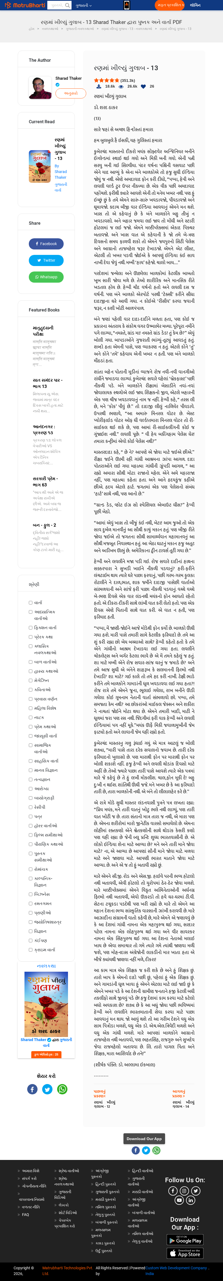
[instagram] (184, 1191)
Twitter (48, 260)
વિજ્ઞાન (40, 931)
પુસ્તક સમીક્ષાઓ (43, 857)
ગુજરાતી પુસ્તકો (107, 1192)
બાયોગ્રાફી (44, 798)
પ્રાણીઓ (42, 912)
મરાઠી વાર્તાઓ (142, 1192)
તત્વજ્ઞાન (42, 779)
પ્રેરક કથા (43, 637)
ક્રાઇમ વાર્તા (44, 949)
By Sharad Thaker (61, 172)
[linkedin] (190, 1200)
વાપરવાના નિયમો (32, 1199)
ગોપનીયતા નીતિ (34, 1186)
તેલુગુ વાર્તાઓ (142, 1241)
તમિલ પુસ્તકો (105, 1207)
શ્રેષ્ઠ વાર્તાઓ (69, 1171)
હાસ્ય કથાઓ (46, 671)
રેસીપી (39, 807)
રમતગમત (43, 903)
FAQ (25, 1214)
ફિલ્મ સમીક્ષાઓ (48, 835)
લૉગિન (195, 5)
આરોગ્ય (41, 788)
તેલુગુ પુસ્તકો (105, 1214)
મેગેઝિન (41, 680)
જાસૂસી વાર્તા (45, 736)
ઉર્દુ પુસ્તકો (103, 1251)
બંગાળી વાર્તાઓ (143, 1213)
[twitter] (195, 1191)
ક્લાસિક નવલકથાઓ (45, 649)
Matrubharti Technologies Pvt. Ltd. (67, 1271)
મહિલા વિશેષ (45, 708)
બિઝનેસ (42, 894)
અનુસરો (71, 93)
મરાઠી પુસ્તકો (105, 1199)
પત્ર (38, 816)
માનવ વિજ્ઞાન (46, 770)
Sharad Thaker (68, 78)
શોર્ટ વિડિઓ (68, 1213)
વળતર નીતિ (31, 1207)
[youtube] (179, 1200)
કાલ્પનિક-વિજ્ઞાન (43, 882)
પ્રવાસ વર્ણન (45, 699)
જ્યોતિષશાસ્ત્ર (47, 922)
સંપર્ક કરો (29, 1178)
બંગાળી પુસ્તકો (106, 1222)
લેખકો (64, 1205)
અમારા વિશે (30, 1171)
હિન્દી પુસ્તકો (105, 1184)
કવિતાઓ (42, 689)
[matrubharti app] (126, 5)
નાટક (39, 717)
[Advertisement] (46, 1131)
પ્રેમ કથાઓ (45, 726)
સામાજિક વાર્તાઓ (42, 748)
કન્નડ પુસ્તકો (105, 1243)
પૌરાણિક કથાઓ (48, 844)
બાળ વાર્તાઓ (45, 662)
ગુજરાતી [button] (82, 5)
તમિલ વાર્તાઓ (142, 1233)
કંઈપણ (40, 940)
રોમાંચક (41, 869)
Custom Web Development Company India (176, 1271)
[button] (67, 5)
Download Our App (144, 1139)
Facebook (48, 244)
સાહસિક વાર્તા (46, 761)
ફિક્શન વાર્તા (45, 627)
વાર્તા (38, 602)
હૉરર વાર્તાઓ (45, 825)
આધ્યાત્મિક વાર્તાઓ (44, 615)
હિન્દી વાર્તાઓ (142, 1171)
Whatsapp (48, 277)
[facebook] (173, 1191)
